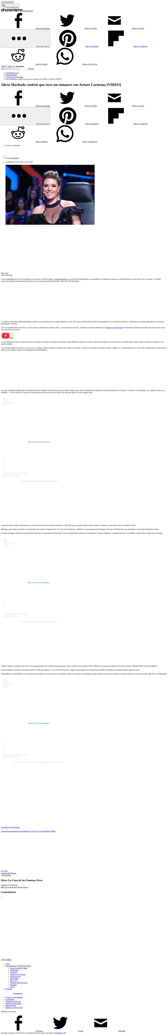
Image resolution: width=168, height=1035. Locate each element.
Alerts (4, 66)
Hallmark (13, 985)
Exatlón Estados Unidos (18, 968)
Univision (13, 972)
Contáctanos (9, 999)
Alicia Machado (60, 279)
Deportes (8, 989)
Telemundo (14, 970)
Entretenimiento (11, 966)
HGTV (12, 987)
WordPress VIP (60, 1033)
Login (10, 66)
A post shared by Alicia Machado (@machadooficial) (38, 481)
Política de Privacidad (13, 1003)
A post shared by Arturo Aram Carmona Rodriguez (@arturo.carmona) (38, 762)
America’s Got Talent (17, 974)
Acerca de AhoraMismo (14, 997)
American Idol (15, 976)
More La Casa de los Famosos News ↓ (15, 887)
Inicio (7, 964)
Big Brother (14, 979)
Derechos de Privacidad (14, 1008)
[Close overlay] (2, 897)
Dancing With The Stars (18, 983)
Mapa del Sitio (10, 1006)
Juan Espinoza (13, 158)
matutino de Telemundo (114, 328)
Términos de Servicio (13, 1001)
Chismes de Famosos (8, 873)
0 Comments (6, 875)
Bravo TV (13, 981)
